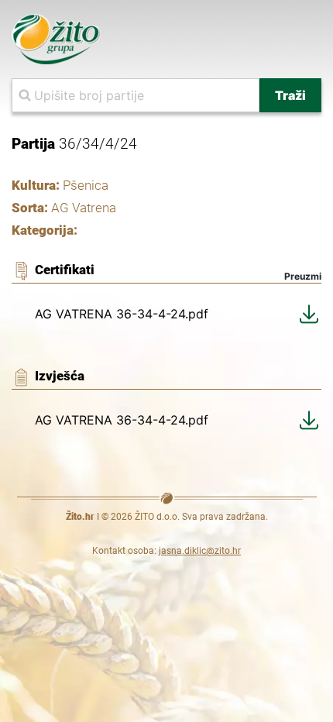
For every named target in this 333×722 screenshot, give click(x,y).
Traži (290, 95)
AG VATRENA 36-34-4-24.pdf (121, 313)
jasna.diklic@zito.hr (200, 550)
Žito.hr (80, 516)
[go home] (56, 38)
